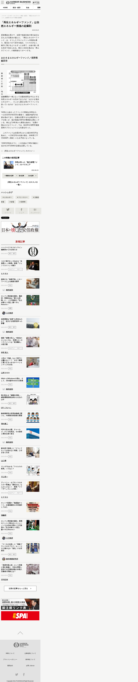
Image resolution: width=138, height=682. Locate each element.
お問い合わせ (30, 665)
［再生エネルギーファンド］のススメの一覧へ (22, 183)
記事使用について (30, 653)
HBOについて (10, 653)
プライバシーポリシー (10, 659)
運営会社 (10, 665)
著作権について (30, 659)
